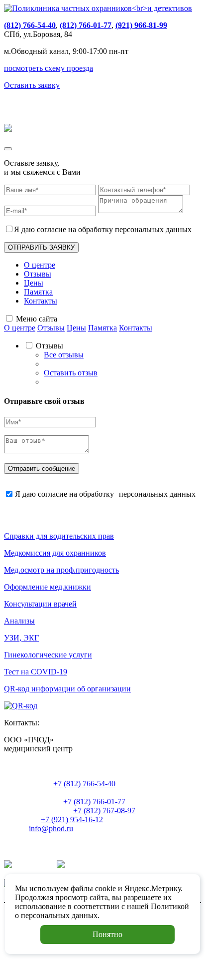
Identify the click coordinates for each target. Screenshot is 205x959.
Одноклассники (94, 865)
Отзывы (37, 274)
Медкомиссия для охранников (55, 553)
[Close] (8, 148)
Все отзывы (64, 354)
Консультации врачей (40, 604)
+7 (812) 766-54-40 (84, 783)
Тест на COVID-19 (35, 671)
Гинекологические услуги (48, 654)
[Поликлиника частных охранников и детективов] (98, 8)
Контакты (40, 301)
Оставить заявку (32, 85)
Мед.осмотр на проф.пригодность (61, 570)
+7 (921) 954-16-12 (72, 819)
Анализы (19, 621)
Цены (33, 283)
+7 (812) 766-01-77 (94, 801)
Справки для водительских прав (59, 536)
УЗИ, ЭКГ (21, 638)
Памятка (38, 292)
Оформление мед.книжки (47, 587)
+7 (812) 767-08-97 (104, 810)
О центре (39, 265)
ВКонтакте (32, 865)
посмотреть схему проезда (48, 68)
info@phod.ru (51, 828)
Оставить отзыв (71, 372)
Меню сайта (36, 319)
